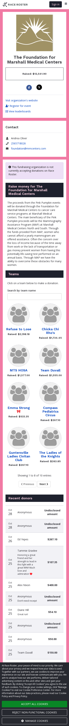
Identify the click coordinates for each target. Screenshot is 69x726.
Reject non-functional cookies (34, 712)
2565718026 (18, 143)
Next (43, 484)
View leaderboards (19, 111)
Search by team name (21, 290)
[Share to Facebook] (29, 87)
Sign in (55, 4)
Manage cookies (36, 721)
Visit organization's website (22, 100)
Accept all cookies (34, 704)
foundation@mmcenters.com (28, 148)
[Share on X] (39, 87)
